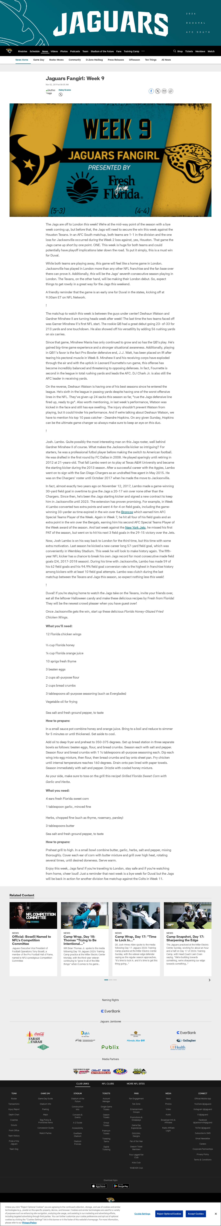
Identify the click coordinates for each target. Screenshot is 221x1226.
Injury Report (14, 1109)
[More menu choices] (143, 51)
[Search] (174, 51)
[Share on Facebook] (151, 92)
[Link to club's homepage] (9, 51)
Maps (45, 1114)
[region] (110, 1214)
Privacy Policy (203, 1154)
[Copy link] (170, 91)
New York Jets (135, 527)
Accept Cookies (196, 1213)
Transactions (13, 1104)
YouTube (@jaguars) (202, 1104)
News (168, 1098)
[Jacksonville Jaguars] (110, 1201)
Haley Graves (65, 90)
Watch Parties (45, 1133)
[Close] (215, 1213)
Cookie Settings (142, 1213)
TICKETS (106, 1093)
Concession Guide (46, 1128)
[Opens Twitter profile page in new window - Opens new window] (61, 94)
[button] (106, 980)
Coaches (14, 1120)
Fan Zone (136, 1104)
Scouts (14, 1125)
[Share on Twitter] (157, 92)
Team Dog (14, 1149)
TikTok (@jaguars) (202, 1128)
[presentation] (210, 980)
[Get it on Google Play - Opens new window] (121, 1188)
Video (168, 1109)
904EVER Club (136, 1168)
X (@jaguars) (202, 1114)
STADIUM (78, 1093)
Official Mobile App (202, 1098)
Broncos (127, 512)
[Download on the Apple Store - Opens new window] (98, 1186)
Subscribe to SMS (203, 1133)
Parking (45, 1109)
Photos (168, 1104)
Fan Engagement (136, 1098)
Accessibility (77, 1128)
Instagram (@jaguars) (203, 1109)
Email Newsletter (203, 1138)
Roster (14, 1098)
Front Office (14, 1130)
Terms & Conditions (202, 1159)
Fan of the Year (136, 1141)
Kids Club (136, 1162)
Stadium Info (45, 1104)
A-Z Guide (77, 1122)
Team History (14, 1136)
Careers (202, 1144)
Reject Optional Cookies (169, 1213)
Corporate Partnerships (203, 1149)
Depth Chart (14, 1114)
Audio (168, 1114)
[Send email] (164, 92)
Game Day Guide (45, 1098)
